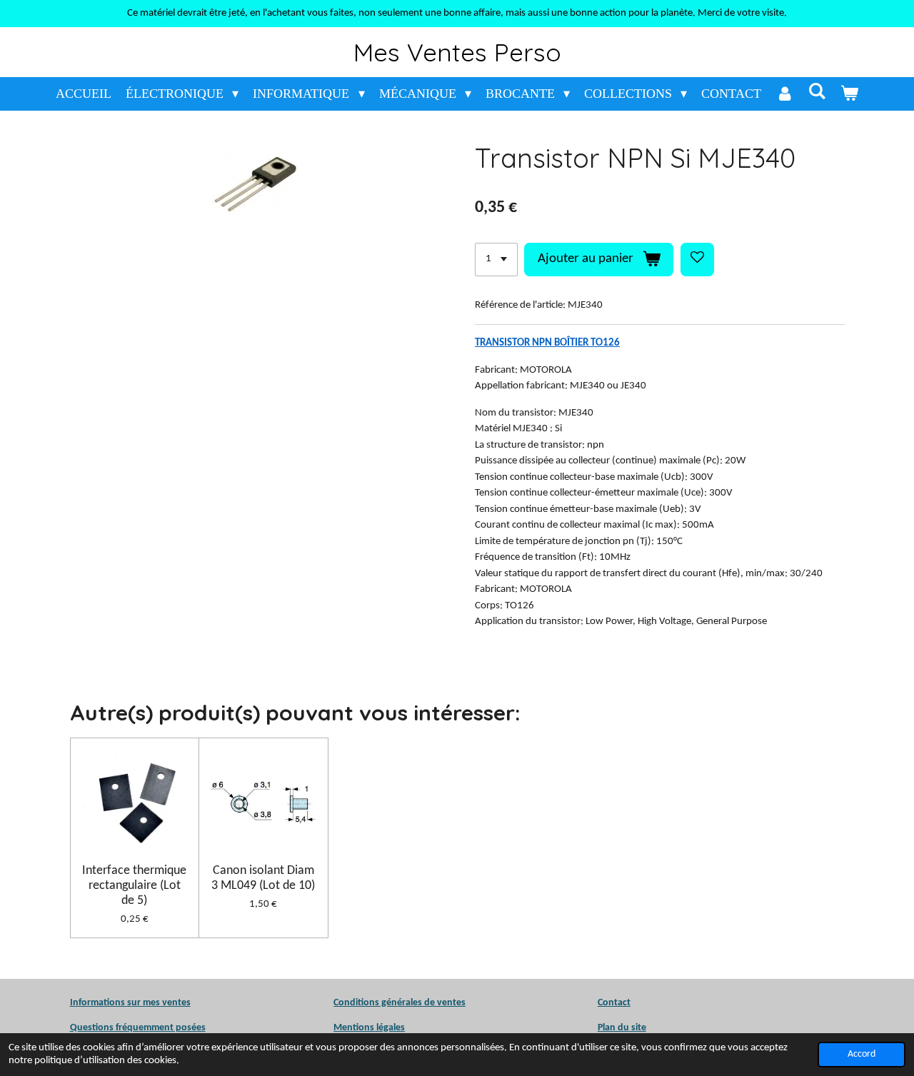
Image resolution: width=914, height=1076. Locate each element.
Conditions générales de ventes (399, 1002)
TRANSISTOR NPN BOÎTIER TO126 (547, 343)
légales (369, 1027)
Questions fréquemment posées (138, 1027)
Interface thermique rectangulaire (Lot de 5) (134, 885)
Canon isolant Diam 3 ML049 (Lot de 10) (263, 878)
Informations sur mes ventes (130, 1002)
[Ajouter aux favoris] (697, 259)
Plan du (613, 1027)
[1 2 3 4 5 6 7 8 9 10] (496, 259)
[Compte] (784, 94)
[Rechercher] (816, 91)
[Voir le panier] (849, 94)
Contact (614, 1002)
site (637, 1027)
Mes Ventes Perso (457, 52)
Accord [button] (861, 1054)
